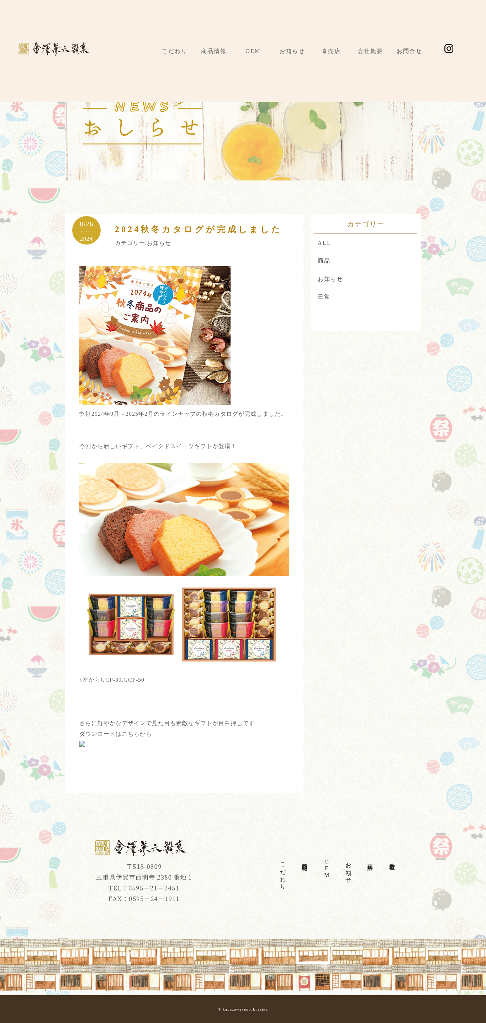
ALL (324, 243)
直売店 (331, 51)
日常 (324, 297)
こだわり (174, 51)
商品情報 (214, 51)
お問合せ (409, 51)
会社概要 (370, 51)
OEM (252, 51)
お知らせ (292, 51)
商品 (324, 261)
